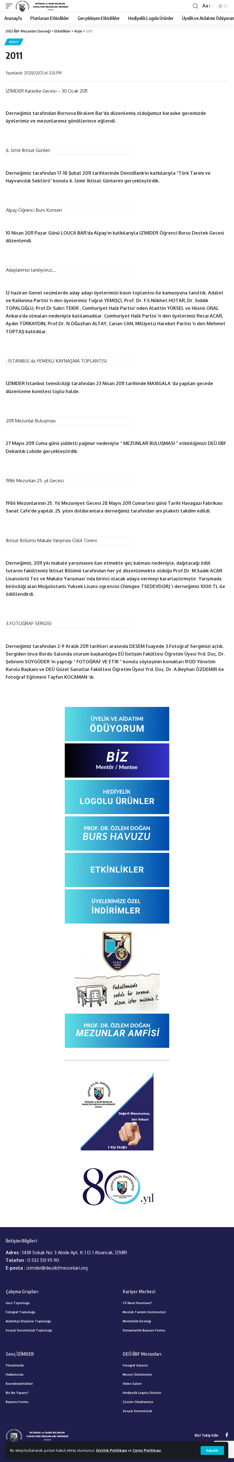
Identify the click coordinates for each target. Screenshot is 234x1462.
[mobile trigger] (10, 6)
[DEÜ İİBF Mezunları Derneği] (42, 6)
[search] (195, 6)
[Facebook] (226, 1435)
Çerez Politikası (147, 1450)
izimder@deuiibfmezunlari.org (47, 1268)
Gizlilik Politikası (111, 1450)
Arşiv (14, 42)
